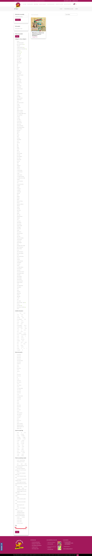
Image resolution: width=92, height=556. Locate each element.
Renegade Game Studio (21, 245)
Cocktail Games (19, 93)
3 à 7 (22, 342)
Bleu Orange (19, 79)
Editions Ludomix (20, 111)
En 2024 (18, 488)
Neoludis (18, 208)
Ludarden (18, 185)
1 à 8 (25, 328)
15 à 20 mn (19, 354)
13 (21, 432)
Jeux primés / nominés (21, 307)
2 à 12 (18, 334)
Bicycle (18, 41)
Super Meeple (19, 276)
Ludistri (18, 187)
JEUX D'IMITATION (20, 44)
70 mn (18, 369)
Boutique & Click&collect (36, 543)
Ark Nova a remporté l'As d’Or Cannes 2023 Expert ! (21, 466)
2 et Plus (18, 317)
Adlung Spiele (19, 62)
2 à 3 (23, 317)
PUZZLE (18, 53)
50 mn (18, 366)
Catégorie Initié (19, 486)
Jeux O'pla (18, 158)
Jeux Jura (18, 151)
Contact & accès (35, 547)
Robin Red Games (20, 251)
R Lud (18, 250)
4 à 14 (25, 325)
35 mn (18, 379)
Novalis (18, 211)
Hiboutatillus (19, 139)
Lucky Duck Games (20, 184)
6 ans (23, 446)
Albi (17, 65)
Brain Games (19, 85)
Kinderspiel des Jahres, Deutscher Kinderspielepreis (20, 515)
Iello (17, 144)
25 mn (18, 402)
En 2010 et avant (20, 523)
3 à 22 (22, 322)
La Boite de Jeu (19, 170)
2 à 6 (22, 331)
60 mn (18, 418)
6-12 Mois (18, 437)
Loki (17, 182)
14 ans (22, 454)
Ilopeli (18, 147)
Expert (23, 488)
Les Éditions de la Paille (21, 177)
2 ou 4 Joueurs (19, 319)
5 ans (23, 444)
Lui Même (18, 190)
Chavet (18, 90)
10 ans (24, 452)
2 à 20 (18, 336)
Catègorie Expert (20, 510)
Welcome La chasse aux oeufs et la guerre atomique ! (38, 34)
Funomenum (19, 121)
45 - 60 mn (19, 409)
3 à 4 (22, 320)
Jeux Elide (18, 154)
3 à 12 (22, 337)
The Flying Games (20, 285)
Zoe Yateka (19, 300)
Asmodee (18, 70)
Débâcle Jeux (19, 99)
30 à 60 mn (19, 406)
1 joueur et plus (19, 326)
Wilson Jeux (19, 293)
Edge (18, 108)
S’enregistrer (75, 0)
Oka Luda (18, 214)
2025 (25, 463)
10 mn (18, 386)
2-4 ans (18, 440)
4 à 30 (22, 346)
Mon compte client (67, 0)
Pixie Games (19, 231)
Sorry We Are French (20, 271)
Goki (17, 133)
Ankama (18, 67)
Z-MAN (18, 297)
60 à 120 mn (19, 382)
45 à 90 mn (19, 362)
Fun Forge (18, 119)
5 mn (18, 365)
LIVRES (18, 50)
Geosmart (18, 130)
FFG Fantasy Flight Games (21, 113)
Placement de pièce (20, 42)
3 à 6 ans (22, 441)
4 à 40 (18, 348)
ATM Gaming (19, 71)
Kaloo (18, 162)
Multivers (18, 205)
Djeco (18, 101)
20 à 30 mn (19, 374)
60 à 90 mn (19, 368)
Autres (18, 308)
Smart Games (19, 268)
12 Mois (24, 437)
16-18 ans (18, 452)
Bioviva (18, 76)
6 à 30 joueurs (19, 325)
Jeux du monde (19, 153)
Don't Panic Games (20, 102)
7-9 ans (18, 449)
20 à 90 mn (19, 375)
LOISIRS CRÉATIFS (20, 47)
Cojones (18, 95)
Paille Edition (19, 222)
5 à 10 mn (18, 417)
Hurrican (18, 142)
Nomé (18, 497)
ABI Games (19, 55)
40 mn (18, 408)
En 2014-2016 (19, 520)
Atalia (18, 68)
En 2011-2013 (19, 521)
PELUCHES (19, 51)
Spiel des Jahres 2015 (20, 504)
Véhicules (18, 45)
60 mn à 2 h (19, 420)
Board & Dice (19, 82)
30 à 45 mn (19, 405)
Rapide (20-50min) (20, 425)
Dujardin (18, 105)
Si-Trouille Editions (20, 267)
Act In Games (19, 58)
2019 (18, 506)
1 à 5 (25, 326)
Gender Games (19, 128)
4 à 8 (24, 343)
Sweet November (20, 280)
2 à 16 (18, 320)
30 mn (18, 403)
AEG (17, 64)
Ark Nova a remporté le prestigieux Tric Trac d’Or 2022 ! (20, 469)
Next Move (19, 210)
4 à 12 (18, 346)
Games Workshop (20, 125)
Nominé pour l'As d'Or (20, 461)
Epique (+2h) (19, 428)
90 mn (18, 422)
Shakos (18, 265)
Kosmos (18, 167)
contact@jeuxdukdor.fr (40, 0)
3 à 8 (25, 342)
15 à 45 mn (19, 398)
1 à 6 (18, 328)
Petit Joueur (19, 228)
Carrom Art (19, 87)
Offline (18, 213)
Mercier (18, 202)
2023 (22, 463)
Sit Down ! (18, 264)
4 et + (22, 323)
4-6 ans (18, 444)
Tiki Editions (19, 287)
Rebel (18, 244)
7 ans (23, 448)
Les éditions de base (20, 176)
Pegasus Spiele (19, 225)
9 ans (18, 451)
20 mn (18, 400)
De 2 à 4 (22, 339)
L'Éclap (18, 173)
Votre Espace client (35, 548)
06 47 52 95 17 (32, 0)
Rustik (18, 254)
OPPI (18, 219)
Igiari (18, 145)
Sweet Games (19, 279)
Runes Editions (19, 156)
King (17, 164)
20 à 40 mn (19, 355)
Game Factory (19, 122)
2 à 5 (18, 331)
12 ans (18, 454)
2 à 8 (22, 336)
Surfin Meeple (19, 277)
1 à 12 (22, 314)
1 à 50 (18, 316)
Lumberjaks (19, 191)
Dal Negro (18, 96)
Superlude (18, 274)
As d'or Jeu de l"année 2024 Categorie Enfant (20, 480)
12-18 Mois (19, 438)
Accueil (61, 8)
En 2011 (25, 486)
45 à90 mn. (19, 363)
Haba (18, 136)
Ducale (18, 104)
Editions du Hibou (20, 110)
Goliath (18, 134)
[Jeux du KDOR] (18, 5)
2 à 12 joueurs (23, 334)
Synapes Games (19, 282)
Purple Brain (19, 241)
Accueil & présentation (36, 542)
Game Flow (19, 124)
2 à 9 (25, 319)
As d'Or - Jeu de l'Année (21, 460)
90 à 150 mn (19, 385)
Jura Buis (18, 161)
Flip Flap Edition (19, 114)
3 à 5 (23, 340)
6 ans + (18, 448)
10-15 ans (22, 451)
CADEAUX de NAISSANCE (21, 48)
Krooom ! (18, 168)
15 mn (18, 394)
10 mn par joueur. (20, 388)
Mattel (18, 199)
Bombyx (18, 84)
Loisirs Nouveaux (20, 181)
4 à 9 (18, 345)
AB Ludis (18, 56)
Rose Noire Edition (20, 253)
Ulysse (18, 290)
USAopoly (18, 291)
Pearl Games (19, 224)
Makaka (18, 196)
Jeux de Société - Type (21, 302)
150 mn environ (19, 412)
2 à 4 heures (19, 415)
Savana (18, 257)
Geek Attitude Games (20, 127)
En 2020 (23, 517)
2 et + (22, 316)
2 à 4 (25, 329)
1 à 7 (22, 328)
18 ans (22, 455)
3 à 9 (18, 343)
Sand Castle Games (20, 256)
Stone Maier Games (20, 273)
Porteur (18, 304)
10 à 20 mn (19, 391)
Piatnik (18, 230)
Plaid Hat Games (20, 233)
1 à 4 (18, 314)
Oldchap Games (19, 216)
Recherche (18, 19)
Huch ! (18, 141)
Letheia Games (19, 174)
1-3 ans (24, 438)
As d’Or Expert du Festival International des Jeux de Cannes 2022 (21, 484)
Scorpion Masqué (20, 260)
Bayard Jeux (19, 73)
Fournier (18, 116)
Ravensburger (19, 242)
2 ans (18, 432)
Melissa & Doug (19, 201)
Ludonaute (19, 188)
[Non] (90, 554)
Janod (18, 150)
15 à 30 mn (19, 397)
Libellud (18, 179)
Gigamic (18, 131)
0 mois (18, 435)
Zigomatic (18, 296)
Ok (77, 555)
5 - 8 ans (18, 446)
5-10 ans (22, 434)
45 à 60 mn (19, 380)
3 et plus (18, 340)
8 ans (23, 449)
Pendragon (19, 227)
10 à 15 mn (19, 389)
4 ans (18, 443)
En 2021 (18, 517)
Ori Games (19, 221)
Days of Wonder (20, 98)
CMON (18, 91)
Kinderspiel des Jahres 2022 (21, 489)
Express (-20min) (20, 423)
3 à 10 (18, 337)
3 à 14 (18, 339)
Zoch (18, 299)
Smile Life (18, 270)
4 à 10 (22, 345)
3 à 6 (18, 342)
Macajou (18, 193)
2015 (18, 463)
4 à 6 (18, 323)
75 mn (18, 383)
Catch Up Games (20, 88)
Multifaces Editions (20, 204)
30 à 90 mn (19, 359)
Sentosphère (19, 262)
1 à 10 (18, 329)
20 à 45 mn (19, 357)
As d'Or (18, 471)
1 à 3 (24, 313)
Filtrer (17, 36)
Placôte (18, 234)
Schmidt (18, 259)
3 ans (18, 441)
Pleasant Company (20, 237)
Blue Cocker (19, 81)
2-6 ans (23, 440)
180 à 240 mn (19, 414)
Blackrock (18, 78)
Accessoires (19, 305)
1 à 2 (20, 313)
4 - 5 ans (22, 443)
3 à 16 (18, 322)
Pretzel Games (19, 239)
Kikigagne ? (19, 165)
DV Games (19, 107)
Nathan (18, 207)
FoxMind (18, 118)
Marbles (18, 197)
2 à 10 (25, 333)
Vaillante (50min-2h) (20, 426)
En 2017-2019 (19, 518)
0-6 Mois (22, 435)
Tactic (18, 284)
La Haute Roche (19, 171)
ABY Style (18, 61)
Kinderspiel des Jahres (20, 512)
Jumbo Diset (19, 159)
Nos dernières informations (36, 545)
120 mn (18, 371)
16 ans (18, 455)
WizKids (18, 294)
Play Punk (18, 236)
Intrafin (18, 148)
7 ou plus (18, 349)
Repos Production (20, 247)
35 (17, 377)
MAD (18, 194)
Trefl (17, 288)
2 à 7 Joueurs (19, 333)
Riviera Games (19, 248)
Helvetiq (18, 138)
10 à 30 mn (19, 392)
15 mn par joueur (20, 395)
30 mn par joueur (20, 360)
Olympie (18, 217)
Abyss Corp (19, 59)
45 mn (18, 411)
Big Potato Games (20, 75)
